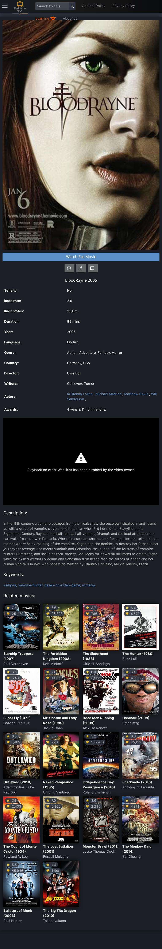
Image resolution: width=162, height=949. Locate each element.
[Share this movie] (81, 268)
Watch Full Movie (81, 256)
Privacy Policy (123, 6)
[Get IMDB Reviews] (69, 268)
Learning (42, 18)
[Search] (72, 6)
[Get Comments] (93, 268)
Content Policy (93, 6)
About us (70, 18)
